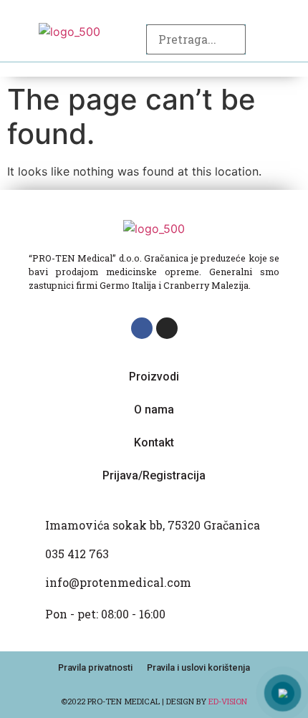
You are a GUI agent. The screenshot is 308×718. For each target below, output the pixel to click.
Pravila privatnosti (95, 667)
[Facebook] (142, 328)
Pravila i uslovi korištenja (198, 667)
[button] (289, 31)
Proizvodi (154, 376)
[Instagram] (167, 328)
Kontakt (154, 442)
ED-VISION (227, 701)
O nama (154, 409)
